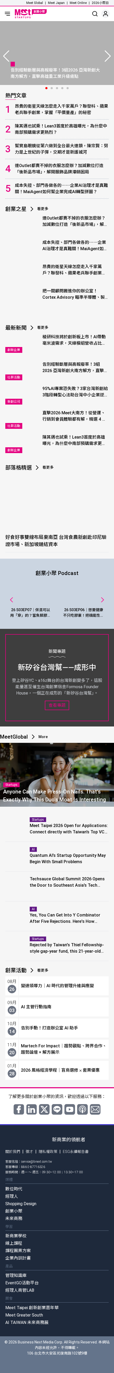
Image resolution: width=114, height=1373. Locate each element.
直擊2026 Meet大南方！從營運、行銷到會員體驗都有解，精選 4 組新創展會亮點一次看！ (74, 416)
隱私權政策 (48, 1151)
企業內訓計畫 (18, 1258)
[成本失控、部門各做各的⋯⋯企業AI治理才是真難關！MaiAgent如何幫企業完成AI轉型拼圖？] (22, 248)
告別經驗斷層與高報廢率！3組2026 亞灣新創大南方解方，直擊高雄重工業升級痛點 (75, 368)
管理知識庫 (16, 1275)
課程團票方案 (18, 1250)
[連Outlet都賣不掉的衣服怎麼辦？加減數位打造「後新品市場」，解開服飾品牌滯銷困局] (22, 224)
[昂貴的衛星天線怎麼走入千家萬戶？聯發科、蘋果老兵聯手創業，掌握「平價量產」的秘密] (22, 273)
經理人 (11, 1196)
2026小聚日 (100, 3)
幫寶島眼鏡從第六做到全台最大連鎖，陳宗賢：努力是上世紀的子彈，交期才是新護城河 (61, 149)
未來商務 (13, 1218)
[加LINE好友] (57, 1109)
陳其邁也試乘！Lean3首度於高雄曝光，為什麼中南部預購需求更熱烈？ (61, 129)
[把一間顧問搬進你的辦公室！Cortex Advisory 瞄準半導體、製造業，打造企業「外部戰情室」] (22, 297)
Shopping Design (20, 1203)
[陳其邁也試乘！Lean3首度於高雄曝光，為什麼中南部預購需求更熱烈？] (22, 443)
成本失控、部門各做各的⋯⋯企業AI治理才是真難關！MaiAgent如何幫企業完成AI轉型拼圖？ (61, 188)
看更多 (42, 209)
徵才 (29, 1151)
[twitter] (44, 1109)
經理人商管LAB (19, 1290)
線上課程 (13, 1243)
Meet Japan (56, 3)
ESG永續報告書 (76, 1151)
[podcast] (82, 1109)
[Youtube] (69, 1109)
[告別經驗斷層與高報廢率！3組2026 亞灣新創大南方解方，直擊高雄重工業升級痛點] (22, 370)
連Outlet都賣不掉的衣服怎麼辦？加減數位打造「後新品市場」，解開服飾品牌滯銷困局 (59, 168)
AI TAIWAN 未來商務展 (27, 1322)
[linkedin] (31, 1109)
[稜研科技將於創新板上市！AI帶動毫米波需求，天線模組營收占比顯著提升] (22, 343)
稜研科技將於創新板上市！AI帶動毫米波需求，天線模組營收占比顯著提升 (74, 340)
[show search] (95, 14)
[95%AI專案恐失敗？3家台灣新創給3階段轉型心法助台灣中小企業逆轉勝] (22, 395)
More (43, 737)
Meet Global (34, 3)
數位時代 (13, 1188)
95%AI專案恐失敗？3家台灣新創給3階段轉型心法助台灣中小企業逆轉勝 (75, 392)
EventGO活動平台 (22, 1282)
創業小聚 (13, 1211)
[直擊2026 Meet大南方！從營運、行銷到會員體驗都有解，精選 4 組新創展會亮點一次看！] (22, 419)
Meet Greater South (24, 1315)
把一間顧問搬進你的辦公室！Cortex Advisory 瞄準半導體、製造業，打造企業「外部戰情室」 (73, 294)
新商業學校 (16, 1235)
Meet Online (78, 3)
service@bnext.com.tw (36, 1161)
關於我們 (12, 1151)
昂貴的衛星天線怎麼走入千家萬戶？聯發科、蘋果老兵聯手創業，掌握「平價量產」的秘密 (61, 109)
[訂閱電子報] (95, 1109)
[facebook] (19, 1109)
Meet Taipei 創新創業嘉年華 (32, 1307)
